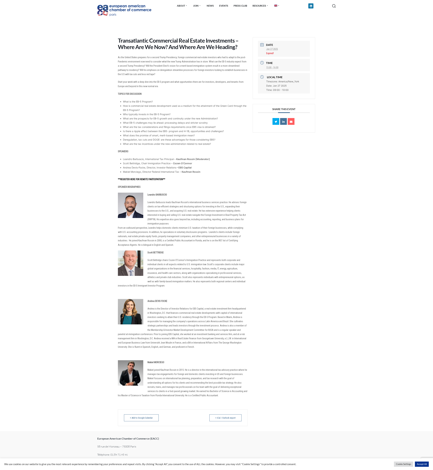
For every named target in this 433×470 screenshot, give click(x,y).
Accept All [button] (422, 464)
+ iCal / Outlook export (225, 418)
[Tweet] (275, 121)
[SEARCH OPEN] (334, 6)
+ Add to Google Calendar (141, 418)
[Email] (291, 121)
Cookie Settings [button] (403, 464)
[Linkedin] (310, 5)
